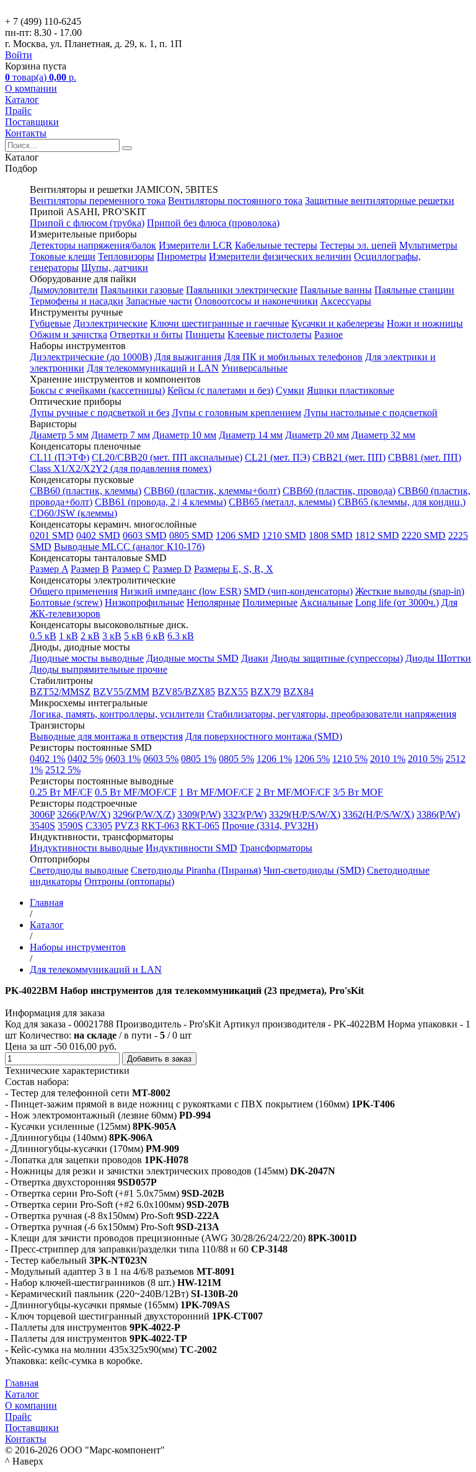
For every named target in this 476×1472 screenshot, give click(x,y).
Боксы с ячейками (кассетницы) (97, 390)
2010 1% (387, 758)
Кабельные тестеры (276, 245)
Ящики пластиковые (350, 390)
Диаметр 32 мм (383, 435)
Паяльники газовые (141, 290)
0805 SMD (191, 535)
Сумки (290, 390)
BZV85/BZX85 (183, 691)
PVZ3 (127, 825)
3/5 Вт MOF (358, 792)
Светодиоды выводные (79, 870)
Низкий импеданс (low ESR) (180, 591)
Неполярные (213, 602)
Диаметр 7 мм (120, 435)
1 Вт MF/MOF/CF (216, 792)
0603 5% (160, 758)
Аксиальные (326, 602)
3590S (70, 825)
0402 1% (47, 758)
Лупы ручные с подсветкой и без (99, 412)
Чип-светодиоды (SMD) (313, 870)
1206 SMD (238, 535)
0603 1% (123, 758)
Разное (328, 334)
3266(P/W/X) (83, 814)
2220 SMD (424, 535)
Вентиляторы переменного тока (97, 200)
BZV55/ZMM (121, 691)
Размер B (90, 569)
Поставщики (32, 122)
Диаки (254, 658)
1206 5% (312, 758)
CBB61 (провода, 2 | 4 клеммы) (160, 502)
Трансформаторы (276, 848)
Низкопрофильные (144, 602)
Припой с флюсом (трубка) (87, 223)
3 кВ (111, 636)
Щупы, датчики (114, 267)
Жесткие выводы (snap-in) (409, 591)
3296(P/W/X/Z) (144, 814)
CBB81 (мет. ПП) (424, 457)
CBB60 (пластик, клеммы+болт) (212, 490)
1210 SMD (284, 535)
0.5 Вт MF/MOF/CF (136, 792)
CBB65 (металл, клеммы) (282, 502)
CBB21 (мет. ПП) (349, 457)
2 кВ (90, 636)
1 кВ (68, 636)
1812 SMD (377, 535)
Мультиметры (428, 245)
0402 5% (85, 758)
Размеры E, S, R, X (233, 569)
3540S (42, 825)
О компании (31, 88)
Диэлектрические (110, 323)
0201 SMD (52, 535)
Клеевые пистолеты (269, 334)
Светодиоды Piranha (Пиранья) (196, 870)
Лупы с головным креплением (236, 412)
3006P (42, 814)
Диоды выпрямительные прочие (98, 669)
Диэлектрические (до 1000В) (91, 357)
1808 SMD (331, 535)
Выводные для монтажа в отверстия (106, 736)
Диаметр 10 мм (184, 435)
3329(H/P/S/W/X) (304, 814)
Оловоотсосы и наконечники (256, 301)
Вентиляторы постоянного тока (235, 200)
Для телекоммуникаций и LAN (153, 368)
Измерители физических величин (280, 256)
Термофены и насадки (76, 301)
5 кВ (133, 636)
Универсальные (254, 368)
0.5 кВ (43, 636)
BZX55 (233, 691)
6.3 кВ (180, 636)
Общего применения (74, 591)
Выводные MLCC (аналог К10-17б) (129, 546)
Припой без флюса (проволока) (213, 223)
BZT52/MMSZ (60, 691)
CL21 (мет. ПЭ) (277, 457)
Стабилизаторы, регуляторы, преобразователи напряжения (331, 714)
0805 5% (236, 758)
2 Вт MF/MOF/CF (293, 792)
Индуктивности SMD (191, 848)
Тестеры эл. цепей (358, 245)
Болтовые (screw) (66, 602)
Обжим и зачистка (68, 334)
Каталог (22, 99)
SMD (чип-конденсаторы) (298, 591)
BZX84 (298, 691)
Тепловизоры (126, 256)
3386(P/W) (438, 814)
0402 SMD (98, 535)
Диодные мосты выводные (87, 658)
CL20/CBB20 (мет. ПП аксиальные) (167, 457)
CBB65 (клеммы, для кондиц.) (401, 502)
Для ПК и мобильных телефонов (293, 357)
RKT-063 (160, 825)
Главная (21, 1383)
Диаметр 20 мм (317, 435)
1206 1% (274, 758)
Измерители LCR (195, 245)
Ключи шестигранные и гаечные (219, 323)
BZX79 (265, 691)
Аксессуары (345, 301)
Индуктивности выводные (86, 848)
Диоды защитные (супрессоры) (337, 658)
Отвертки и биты (146, 334)
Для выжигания (187, 357)
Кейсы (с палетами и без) (220, 390)
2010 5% (425, 758)
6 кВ (155, 636)
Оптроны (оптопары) (129, 881)
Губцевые (50, 323)
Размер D (172, 569)
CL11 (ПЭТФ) (59, 457)
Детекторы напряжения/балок (93, 245)
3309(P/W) (199, 814)
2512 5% (63, 770)
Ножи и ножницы (425, 323)
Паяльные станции (414, 290)
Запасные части (159, 301)
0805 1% (198, 758)
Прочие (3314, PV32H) (270, 825)
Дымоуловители (64, 290)
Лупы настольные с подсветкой (371, 412)
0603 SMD (145, 535)
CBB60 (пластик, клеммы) (85, 490)
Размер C (131, 569)
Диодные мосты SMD (192, 658)
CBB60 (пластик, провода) (339, 490)
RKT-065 (200, 825)
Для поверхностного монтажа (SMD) (263, 736)
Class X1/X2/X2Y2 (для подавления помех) (120, 468)
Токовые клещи (62, 256)
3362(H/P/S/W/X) (378, 814)
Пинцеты (205, 334)
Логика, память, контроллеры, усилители (117, 714)
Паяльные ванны (336, 290)
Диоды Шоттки (438, 658)
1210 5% (350, 758)
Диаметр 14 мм (251, 435)
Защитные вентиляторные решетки (379, 200)
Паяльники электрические (242, 290)
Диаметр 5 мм (59, 435)
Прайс (18, 110)
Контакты (25, 133)
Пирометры (181, 256)
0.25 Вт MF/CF (61, 792)
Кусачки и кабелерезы (337, 323)
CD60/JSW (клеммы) (73, 513)
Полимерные (270, 602)
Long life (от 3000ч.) (397, 602)
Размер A (49, 569)
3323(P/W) (245, 814)
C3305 (99, 825)
